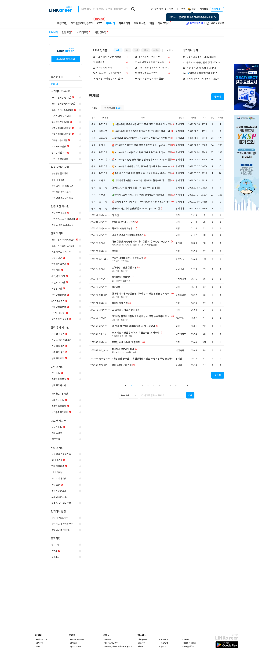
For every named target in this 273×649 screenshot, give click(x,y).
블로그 (163, 646)
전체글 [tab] (94, 108)
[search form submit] (133, 9)
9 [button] (176, 385)
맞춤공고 (164, 639)
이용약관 (107, 639)
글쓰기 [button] (217, 96)
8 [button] (170, 385)
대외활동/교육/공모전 (82, 23)
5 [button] (153, 385)
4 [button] (148, 385)
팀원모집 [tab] (114, 107)
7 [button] (164, 385)
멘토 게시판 (140, 23)
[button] (126, 385)
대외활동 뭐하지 (189, 643)
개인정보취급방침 (111, 643)
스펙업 (186, 639)
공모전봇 (141, 643)
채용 (38, 646)
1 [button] (131, 385)
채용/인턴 (62, 23)
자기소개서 (124, 23)
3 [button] (142, 385)
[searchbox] (162, 395)
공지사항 (39, 643)
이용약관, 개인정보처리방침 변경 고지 (119, 646)
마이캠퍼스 (163, 23)
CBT (99, 21)
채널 (151, 23)
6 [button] (159, 385)
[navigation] (65, 84)
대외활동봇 (142, 639)
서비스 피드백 (75, 646)
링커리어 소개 (41, 639)
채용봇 (140, 646)
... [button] (181, 385)
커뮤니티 (110, 23)
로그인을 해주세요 (65, 58)
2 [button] (137, 385)
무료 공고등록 (217, 23)
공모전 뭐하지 (188, 646)
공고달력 (164, 643)
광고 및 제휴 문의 (77, 639)
